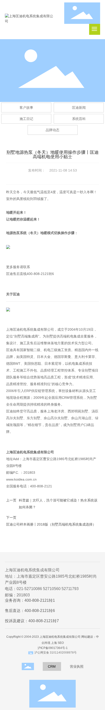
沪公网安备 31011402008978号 (55, 652)
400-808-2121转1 (39, 600)
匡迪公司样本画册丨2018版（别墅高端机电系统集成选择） (51, 524)
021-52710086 (29, 589)
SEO (61, 643)
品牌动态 (52, 130)
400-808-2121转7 (43, 621)
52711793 (70, 589)
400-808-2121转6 (39, 611)
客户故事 (26, 107)
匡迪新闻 (79, 107)
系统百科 (79, 119)
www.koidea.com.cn (23, 479)
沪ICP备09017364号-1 (53, 648)
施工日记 (26, 119)
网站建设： (88, 636)
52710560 (52, 589)
